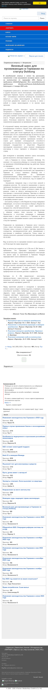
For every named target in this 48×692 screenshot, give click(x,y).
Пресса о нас (18, 649)
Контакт (27, 647)
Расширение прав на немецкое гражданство (24, 320)
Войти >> (8, 402)
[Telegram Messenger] (8, 680)
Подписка (9, 49)
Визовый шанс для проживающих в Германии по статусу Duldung (22, 507)
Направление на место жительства (16, 490)
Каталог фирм (11, 37)
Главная (9, 24)
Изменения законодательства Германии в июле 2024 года (23, 518)
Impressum (10, 647)
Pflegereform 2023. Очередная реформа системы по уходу (23, 528)
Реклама (9, 41)
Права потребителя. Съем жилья (16, 587)
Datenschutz (19, 647)
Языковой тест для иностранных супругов (19, 464)
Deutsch (41, 677)
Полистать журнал (16, 56)
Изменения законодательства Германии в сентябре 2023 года (23, 559)
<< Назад (8, 346)
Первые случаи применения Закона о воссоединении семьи (24, 427)
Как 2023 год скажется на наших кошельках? (20, 579)
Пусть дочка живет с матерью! (15, 472)
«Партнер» (10, 28)
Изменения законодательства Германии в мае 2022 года (23, 548)
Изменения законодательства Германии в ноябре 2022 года (22, 569)
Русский (35, 677)
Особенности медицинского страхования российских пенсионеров (24, 437)
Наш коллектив (29, 649)
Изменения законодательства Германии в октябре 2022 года (22, 538)
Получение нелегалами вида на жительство (24, 337)
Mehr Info (4, 6)
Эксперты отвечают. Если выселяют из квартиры (22, 481)
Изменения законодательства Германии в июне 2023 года (23, 596)
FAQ (41, 649)
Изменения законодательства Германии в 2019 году (23, 418)
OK (40, 3)
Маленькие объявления (15, 45)
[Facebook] (18, 680)
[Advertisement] (24, 375)
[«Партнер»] (24, 9)
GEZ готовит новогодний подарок (16, 447)
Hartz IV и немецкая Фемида (13, 455)
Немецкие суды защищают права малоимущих (21, 498)
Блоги (8, 32)
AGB (37, 649)
